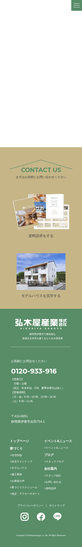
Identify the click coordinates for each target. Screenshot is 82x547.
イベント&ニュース (58, 441)
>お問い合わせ (52, 481)
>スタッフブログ (54, 461)
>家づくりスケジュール (23, 487)
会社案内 (50, 468)
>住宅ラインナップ (21, 461)
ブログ (49, 454)
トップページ (19, 441)
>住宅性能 (16, 455)
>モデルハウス (18, 467)
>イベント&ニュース (56, 447)
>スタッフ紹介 (52, 475)
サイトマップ (57, 505)
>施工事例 (16, 474)
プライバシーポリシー (30, 505)
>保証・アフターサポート (25, 493)
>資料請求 (50, 488)
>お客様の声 (17, 480)
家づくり (16, 448)
